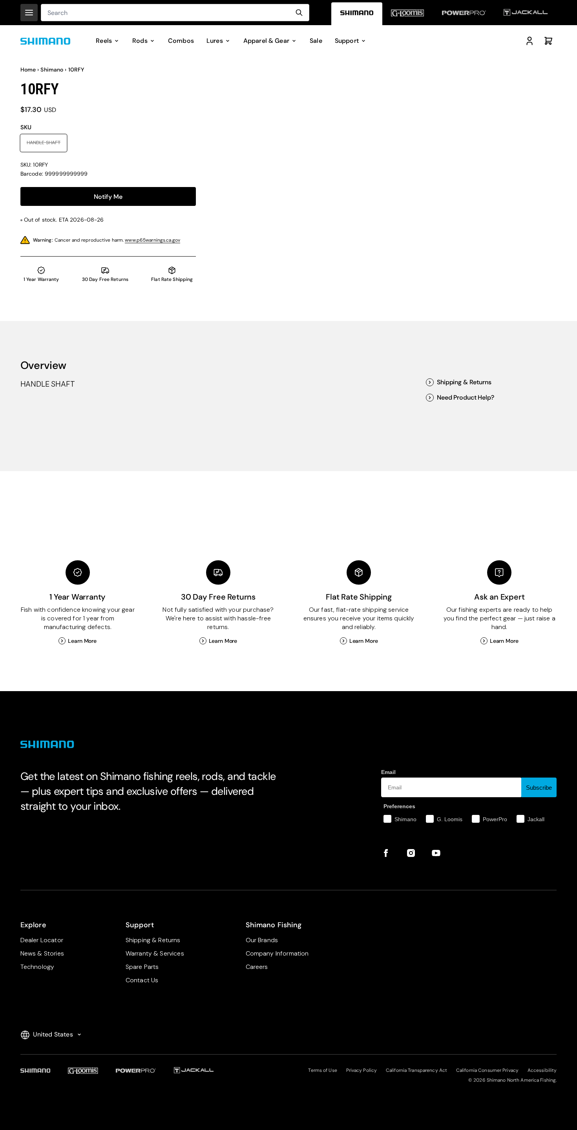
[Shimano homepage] (356, 14)
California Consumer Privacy (487, 1070)
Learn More (82, 640)
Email (388, 772)
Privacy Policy (361, 1070)
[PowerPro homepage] (464, 14)
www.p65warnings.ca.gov (152, 240)
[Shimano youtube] (436, 853)
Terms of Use (322, 1070)
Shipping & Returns (464, 382)
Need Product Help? (465, 398)
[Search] (299, 12)
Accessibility (542, 1070)
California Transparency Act (416, 1070)
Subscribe (539, 787)
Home (28, 69)
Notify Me (108, 197)
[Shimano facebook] (386, 853)
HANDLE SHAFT (47, 142)
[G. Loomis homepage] (407, 14)
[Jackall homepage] (526, 14)
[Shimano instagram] (411, 853)
